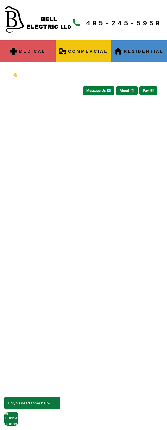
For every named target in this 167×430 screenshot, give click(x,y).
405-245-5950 (121, 24)
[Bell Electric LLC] (15, 19)
